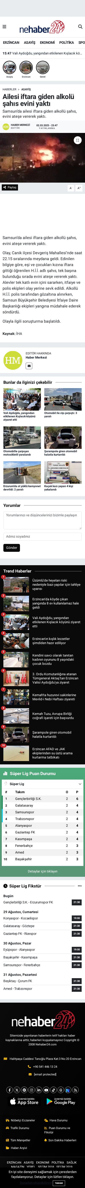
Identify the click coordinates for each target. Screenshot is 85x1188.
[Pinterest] (24, 1090)
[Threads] (61, 1090)
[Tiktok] (53, 1090)
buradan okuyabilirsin (36, 1183)
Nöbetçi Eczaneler (23, 1120)
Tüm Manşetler (20, 1140)
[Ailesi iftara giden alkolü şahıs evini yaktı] (42, 158)
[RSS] (75, 1090)
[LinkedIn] (39, 1090)
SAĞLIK (71, 1162)
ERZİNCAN (11, 42)
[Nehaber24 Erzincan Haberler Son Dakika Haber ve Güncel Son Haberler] (42, 26)
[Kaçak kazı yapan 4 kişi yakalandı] (63, 472)
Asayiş (26, 89)
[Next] (68, 1090)
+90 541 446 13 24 (45, 1066)
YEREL (31, 1167)
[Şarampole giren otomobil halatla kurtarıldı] (63, 437)
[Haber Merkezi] (12, 360)
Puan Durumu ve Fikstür (57, 1130)
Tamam (59, 1183)
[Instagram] (31, 1090)
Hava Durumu (58, 1120)
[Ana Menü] (4, 27)
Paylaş (12, 187)
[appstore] (24, 1102)
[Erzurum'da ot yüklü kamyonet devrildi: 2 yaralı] (22, 472)
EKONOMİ (47, 42)
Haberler (9, 89)
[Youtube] (46, 1090)
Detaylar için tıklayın (42, 871)
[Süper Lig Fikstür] (80, 886)
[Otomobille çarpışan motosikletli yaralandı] (22, 437)
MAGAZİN (17, 1167)
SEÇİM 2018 (46, 1167)
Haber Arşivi (19, 1148)
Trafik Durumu (19, 1128)
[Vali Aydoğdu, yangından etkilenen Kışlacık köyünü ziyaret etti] (22, 399)
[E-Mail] (29, 366)
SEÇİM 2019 (64, 1167)
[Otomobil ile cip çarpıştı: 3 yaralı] (63, 399)
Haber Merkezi (36, 357)
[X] (17, 1090)
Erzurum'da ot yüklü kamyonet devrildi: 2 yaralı (22, 488)
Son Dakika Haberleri (62, 1140)
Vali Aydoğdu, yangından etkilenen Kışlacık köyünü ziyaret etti (19, 416)
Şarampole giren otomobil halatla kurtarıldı (60, 453)
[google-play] (60, 1102)
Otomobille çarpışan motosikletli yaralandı (17, 453)
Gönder (11, 548)
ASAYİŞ (29, 42)
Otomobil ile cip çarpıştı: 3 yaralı (31, 56)
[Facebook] (9, 1090)
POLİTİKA (66, 42)
